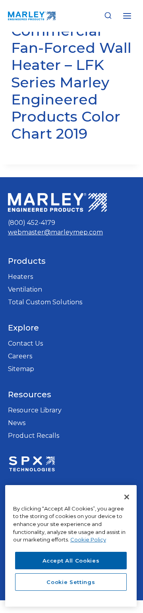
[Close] (126, 497)
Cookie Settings (70, 582)
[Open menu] (127, 16)
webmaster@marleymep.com (55, 232)
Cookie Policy (88, 539)
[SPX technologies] (32, 464)
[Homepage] (57, 202)
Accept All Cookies (71, 560)
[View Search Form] (108, 16)
